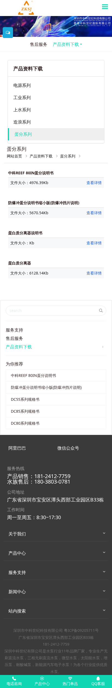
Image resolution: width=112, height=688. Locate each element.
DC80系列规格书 (25, 423)
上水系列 (22, 110)
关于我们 (17, 534)
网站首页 (15, 156)
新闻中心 (17, 592)
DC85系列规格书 (25, 411)
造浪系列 (22, 122)
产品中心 (17, 553)
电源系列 (22, 85)
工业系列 (22, 97)
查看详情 (94, 182)
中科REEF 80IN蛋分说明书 (33, 375)
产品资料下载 (66, 44)
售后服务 (38, 44)
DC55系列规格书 (25, 399)
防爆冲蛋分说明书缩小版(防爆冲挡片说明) (46, 387)
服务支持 (14, 330)
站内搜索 (17, 611)
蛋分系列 (23, 134)
